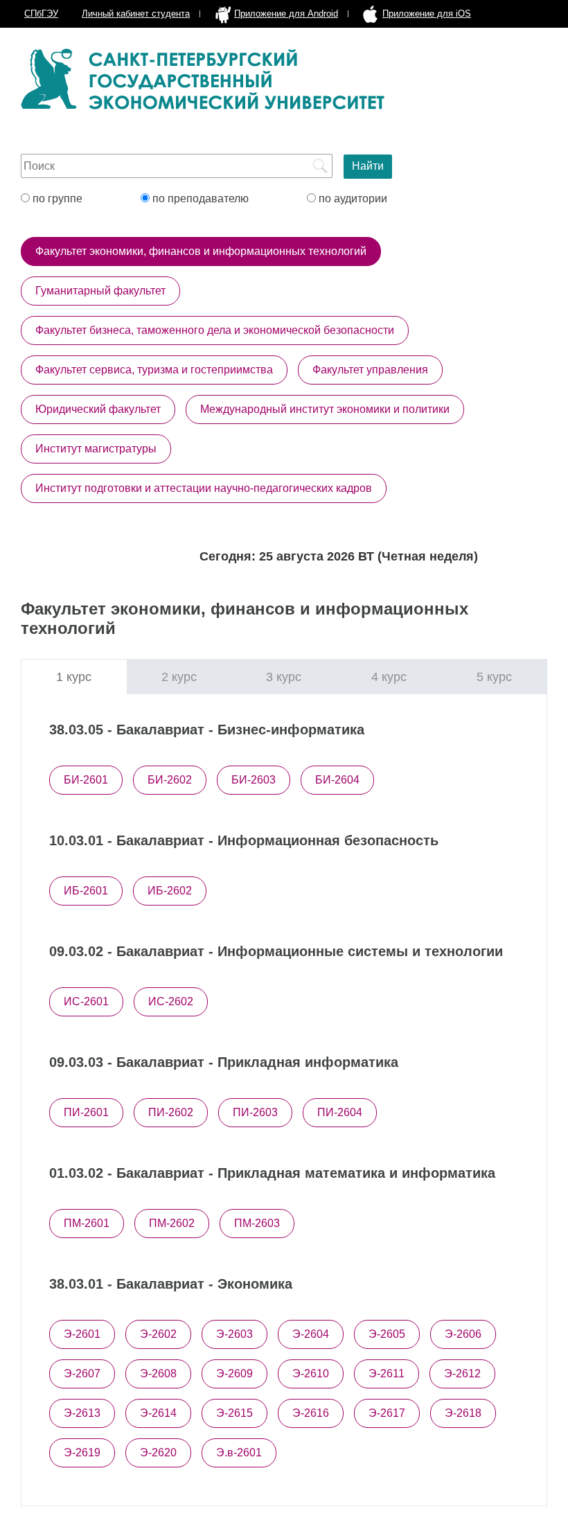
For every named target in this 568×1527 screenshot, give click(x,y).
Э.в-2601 (239, 1452)
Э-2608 (158, 1373)
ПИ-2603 (255, 1112)
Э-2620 (158, 1452)
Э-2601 (82, 1334)
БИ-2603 (253, 780)
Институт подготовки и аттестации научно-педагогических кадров (203, 488)
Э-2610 (310, 1373)
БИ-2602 (170, 780)
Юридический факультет (98, 409)
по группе (56, 198)
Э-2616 (310, 1413)
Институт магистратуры (96, 448)
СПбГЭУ (41, 13)
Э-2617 (387, 1413)
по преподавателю (199, 198)
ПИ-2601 (86, 1112)
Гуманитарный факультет (100, 291)
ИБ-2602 (170, 891)
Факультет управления (370, 370)
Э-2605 (387, 1334)
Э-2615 (234, 1413)
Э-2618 (463, 1413)
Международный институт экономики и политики (325, 409)
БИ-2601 (86, 780)
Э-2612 (462, 1373)
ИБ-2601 (86, 891)
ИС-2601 (86, 1001)
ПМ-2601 (86, 1223)
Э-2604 (310, 1334)
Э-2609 (234, 1373)
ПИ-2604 (339, 1112)
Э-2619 (82, 1452)
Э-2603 (234, 1334)
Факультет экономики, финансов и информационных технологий (200, 251)
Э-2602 (158, 1334)
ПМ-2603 (257, 1223)
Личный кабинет (136, 13)
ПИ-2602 (170, 1112)
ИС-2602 (170, 1001)
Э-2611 (387, 1373)
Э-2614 (158, 1413)
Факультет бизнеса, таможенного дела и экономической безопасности (214, 330)
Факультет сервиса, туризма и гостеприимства (154, 370)
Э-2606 (463, 1334)
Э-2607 (82, 1373)
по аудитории (351, 198)
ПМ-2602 (172, 1223)
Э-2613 (82, 1413)
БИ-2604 (337, 780)
